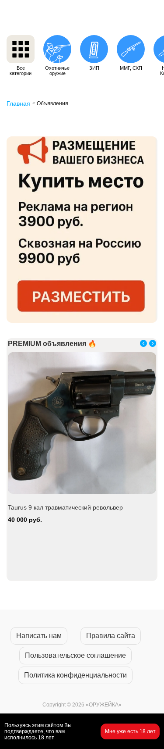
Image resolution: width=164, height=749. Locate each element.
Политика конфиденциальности (75, 675)
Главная (18, 103)
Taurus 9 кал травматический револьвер (65, 507)
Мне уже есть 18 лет (130, 731)
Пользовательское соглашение (75, 655)
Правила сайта (110, 635)
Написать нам (39, 635)
